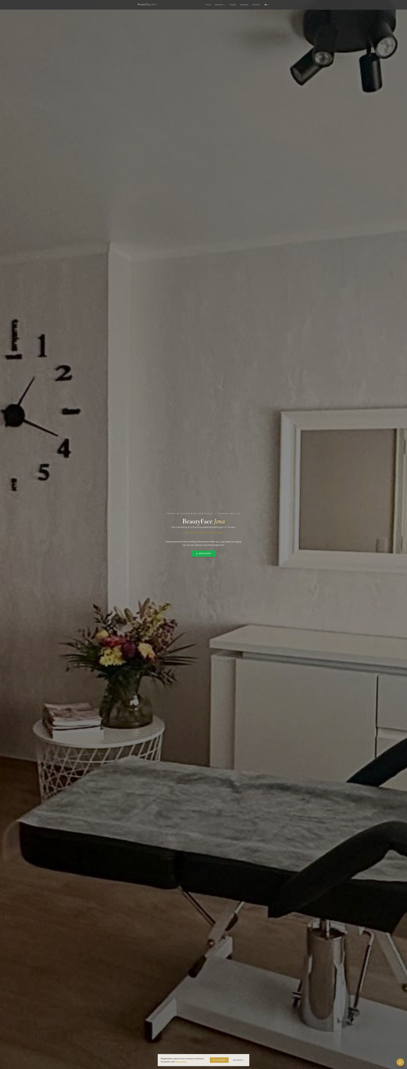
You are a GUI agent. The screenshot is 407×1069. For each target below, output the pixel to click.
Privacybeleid (181, 1061)
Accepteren (219, 1060)
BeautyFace (147, 4)
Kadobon (244, 5)
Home (208, 5)
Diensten (219, 5)
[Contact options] (400, 1062)
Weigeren (238, 1060)
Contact (256, 5)
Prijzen (232, 5)
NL (266, 5)
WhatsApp (205, 554)
